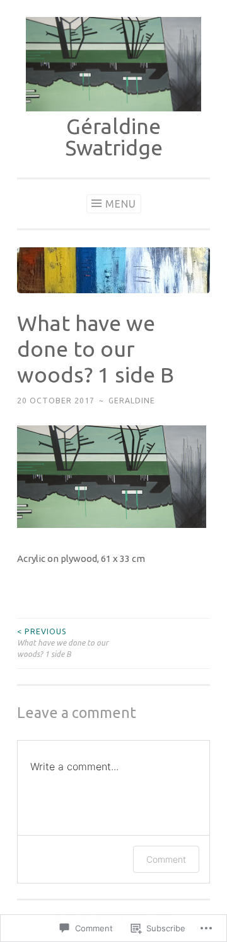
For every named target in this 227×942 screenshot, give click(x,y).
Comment (166, 859)
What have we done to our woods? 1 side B (62, 643)
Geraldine (131, 400)
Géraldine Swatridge (114, 136)
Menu (120, 204)
